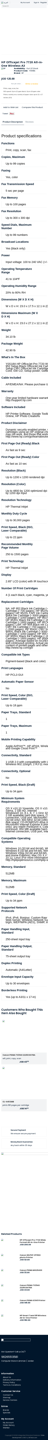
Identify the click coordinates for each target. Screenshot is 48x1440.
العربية (6, 2)
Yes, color (12, 177)
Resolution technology (16, 500)
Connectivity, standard (16, 755)
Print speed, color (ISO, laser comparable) (17, 697)
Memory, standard (13, 866)
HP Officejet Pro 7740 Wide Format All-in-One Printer (33, 1241)
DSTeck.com (33, 1438)
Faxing (5, 170)
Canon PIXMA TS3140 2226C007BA (19, 1055)
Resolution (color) (13, 484)
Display (6, 574)
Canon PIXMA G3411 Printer (32, 1300)
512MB (10, 873)
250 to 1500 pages (17, 554)
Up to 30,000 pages (18, 520)
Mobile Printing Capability (18, 739)
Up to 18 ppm (14, 705)
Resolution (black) (13, 470)
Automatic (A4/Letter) (19, 969)
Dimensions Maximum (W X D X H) (19, 314)
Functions (7, 143)
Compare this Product (32, 107)
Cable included (11, 377)
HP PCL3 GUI (14, 674)
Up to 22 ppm (14, 537)
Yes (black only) (15, 248)
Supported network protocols (14, 909)
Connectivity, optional (15, 771)
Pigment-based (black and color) (26, 661)
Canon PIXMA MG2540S (31, 1270)
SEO (24, 1438)
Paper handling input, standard (15, 931)
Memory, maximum (13, 880)
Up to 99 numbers (17, 234)
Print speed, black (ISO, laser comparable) (17, 529)
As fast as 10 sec (16, 463)
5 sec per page (15, 190)
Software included (13, 407)
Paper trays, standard (16, 712)
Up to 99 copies (15, 163)
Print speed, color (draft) (18, 894)
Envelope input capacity (17, 976)
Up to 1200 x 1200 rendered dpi (25, 477)
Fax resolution (11, 211)
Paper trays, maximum (16, 725)
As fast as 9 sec (15, 450)
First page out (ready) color (20, 457)
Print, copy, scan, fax (18, 150)
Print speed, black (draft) (18, 784)
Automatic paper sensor (17, 681)
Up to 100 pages (16, 204)
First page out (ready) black (20, 443)
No (7, 688)
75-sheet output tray (18, 956)
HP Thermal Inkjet (17, 506)
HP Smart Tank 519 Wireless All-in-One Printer (33, 1316)
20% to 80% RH (16, 292)
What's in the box (13, 357)
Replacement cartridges (17, 601)
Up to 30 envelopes (18, 983)
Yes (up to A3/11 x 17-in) (21, 997)
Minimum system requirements (12, 800)
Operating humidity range (18, 286)
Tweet (5, 113)
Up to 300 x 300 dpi (18, 217)
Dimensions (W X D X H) (17, 299)
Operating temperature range (16, 270)
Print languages (12, 668)
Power (5, 255)
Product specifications (21, 136)
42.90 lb (10, 350)
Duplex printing (11, 963)
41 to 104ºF (13, 279)
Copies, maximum (13, 157)
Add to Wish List (10, 107)
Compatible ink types (15, 654)
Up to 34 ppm (14, 791)
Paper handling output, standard (16, 948)
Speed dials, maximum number (16, 226)
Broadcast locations (15, 241)
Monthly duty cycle (14, 513)
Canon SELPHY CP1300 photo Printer (30, 1256)
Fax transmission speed (17, 184)
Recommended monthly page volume (17, 546)
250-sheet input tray (18, 939)
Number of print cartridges (19, 588)
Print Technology (12, 561)
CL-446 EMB (8, 1102)
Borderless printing (14, 990)
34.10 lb (10, 336)
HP (23, 73)
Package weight (12, 343)
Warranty (7, 391)
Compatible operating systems (15, 840)
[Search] (44, 6)
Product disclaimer (14, 423)
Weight (6, 330)
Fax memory (9, 197)
